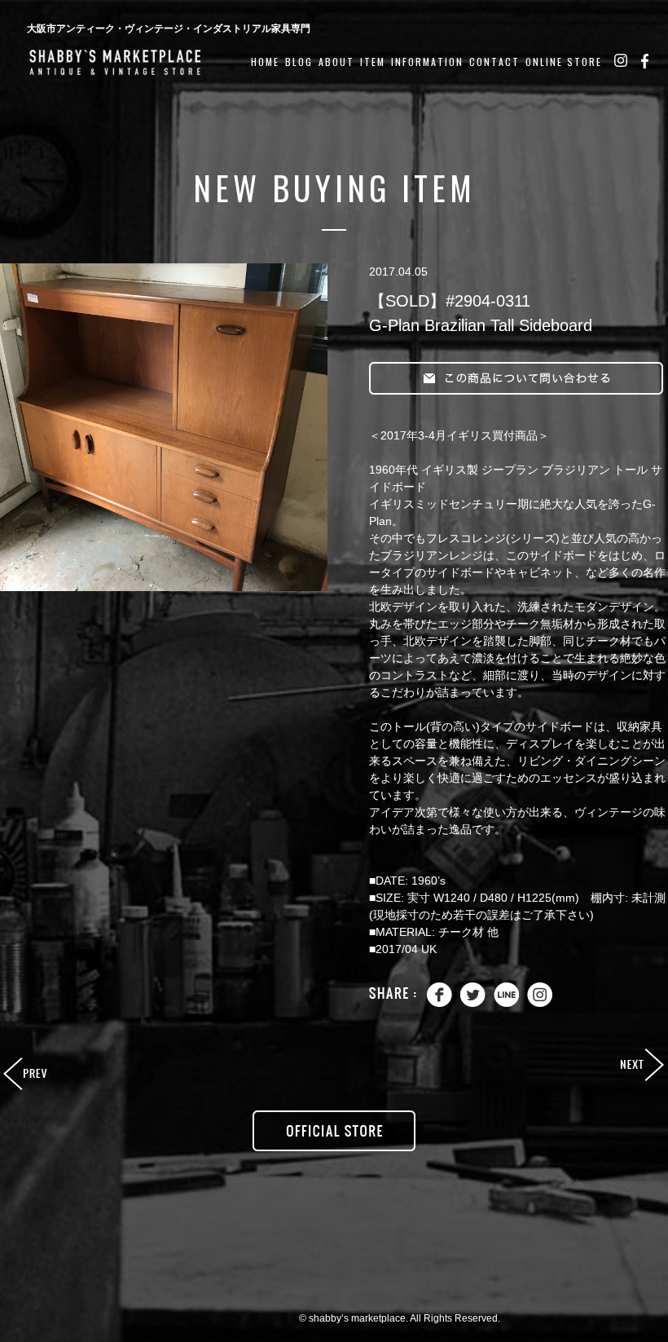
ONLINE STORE (563, 61)
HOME (265, 61)
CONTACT (494, 61)
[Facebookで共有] (439, 1003)
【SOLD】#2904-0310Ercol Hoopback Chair (27, 1074)
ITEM (372, 61)
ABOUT (336, 61)
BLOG (299, 61)
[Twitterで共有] (473, 1003)
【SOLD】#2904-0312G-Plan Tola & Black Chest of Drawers (641, 1065)
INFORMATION (427, 61)
